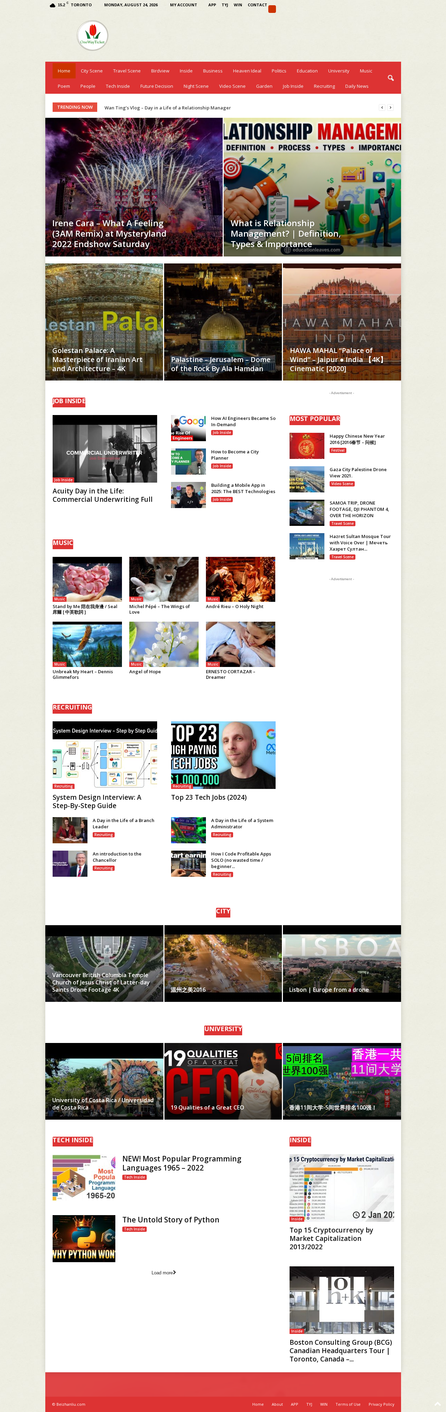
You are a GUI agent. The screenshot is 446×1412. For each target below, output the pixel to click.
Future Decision (156, 86)
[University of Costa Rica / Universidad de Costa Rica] (104, 1081)
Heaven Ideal (247, 71)
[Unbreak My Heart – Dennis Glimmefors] (87, 644)
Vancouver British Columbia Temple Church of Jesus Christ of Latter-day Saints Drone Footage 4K (101, 982)
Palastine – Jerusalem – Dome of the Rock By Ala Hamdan (220, 364)
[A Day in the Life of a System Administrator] (188, 830)
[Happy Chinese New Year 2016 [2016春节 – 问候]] (307, 446)
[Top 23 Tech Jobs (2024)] (223, 755)
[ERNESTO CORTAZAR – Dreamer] (241, 644)
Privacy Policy (381, 1404)
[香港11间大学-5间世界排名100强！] (341, 1081)
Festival (338, 450)
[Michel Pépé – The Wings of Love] (164, 579)
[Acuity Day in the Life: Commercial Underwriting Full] (105, 449)
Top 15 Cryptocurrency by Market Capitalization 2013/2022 (331, 1238)
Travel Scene (127, 71)
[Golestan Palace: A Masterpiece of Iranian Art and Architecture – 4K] (104, 332)
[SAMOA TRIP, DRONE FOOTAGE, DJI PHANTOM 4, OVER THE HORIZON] (307, 513)
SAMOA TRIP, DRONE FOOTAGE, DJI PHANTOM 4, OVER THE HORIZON (359, 509)
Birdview (160, 71)
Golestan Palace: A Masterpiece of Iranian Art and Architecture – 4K (97, 359)
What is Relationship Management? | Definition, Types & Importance (286, 233)
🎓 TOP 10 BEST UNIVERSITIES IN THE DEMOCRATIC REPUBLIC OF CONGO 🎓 (187, 108)
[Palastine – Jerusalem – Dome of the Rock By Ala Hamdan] (223, 332)
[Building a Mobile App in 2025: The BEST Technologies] (188, 495)
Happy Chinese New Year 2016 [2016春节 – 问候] (357, 439)
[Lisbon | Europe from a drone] (341, 963)
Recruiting (324, 86)
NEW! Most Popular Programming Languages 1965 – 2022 (181, 1163)
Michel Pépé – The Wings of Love (159, 609)
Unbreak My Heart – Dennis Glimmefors (83, 674)
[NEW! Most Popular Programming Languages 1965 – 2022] (84, 1177)
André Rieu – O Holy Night (234, 606)
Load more (162, 1272)
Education (307, 71)
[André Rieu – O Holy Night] (241, 579)
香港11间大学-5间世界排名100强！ (333, 1107)
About (277, 1404)
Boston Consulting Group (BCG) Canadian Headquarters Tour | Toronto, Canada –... (341, 1351)
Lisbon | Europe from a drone (329, 989)
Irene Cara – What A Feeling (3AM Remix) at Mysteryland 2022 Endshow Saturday (109, 233)
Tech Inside (118, 86)
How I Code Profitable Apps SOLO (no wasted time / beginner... (241, 860)
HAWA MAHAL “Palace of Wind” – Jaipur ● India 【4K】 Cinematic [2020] (338, 359)
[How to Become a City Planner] (188, 461)
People (87, 86)
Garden (264, 86)
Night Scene (196, 86)
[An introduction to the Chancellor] (70, 864)
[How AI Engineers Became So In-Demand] (188, 428)
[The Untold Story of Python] (84, 1238)
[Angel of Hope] (164, 644)
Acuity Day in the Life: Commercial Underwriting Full (103, 495)
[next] (390, 107)
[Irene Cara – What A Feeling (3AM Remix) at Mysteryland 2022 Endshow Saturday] (134, 187)
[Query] (272, 9)
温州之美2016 (188, 989)
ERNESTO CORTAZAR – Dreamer (230, 674)
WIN (238, 4)
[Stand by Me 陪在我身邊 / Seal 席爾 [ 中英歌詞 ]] (87, 579)
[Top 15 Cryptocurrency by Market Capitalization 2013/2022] (342, 1188)
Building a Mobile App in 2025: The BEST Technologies (243, 488)
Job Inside (293, 86)
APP (212, 4)
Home (64, 71)
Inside (186, 71)
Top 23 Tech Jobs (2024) (209, 797)
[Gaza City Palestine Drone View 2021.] (307, 479)
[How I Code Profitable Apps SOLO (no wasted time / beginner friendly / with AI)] (188, 864)
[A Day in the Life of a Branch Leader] (70, 830)
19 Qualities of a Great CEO (207, 1107)
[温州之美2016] (223, 963)
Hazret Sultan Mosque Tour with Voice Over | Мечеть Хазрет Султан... (360, 542)
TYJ (225, 4)
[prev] (382, 107)
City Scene (92, 71)
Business (213, 71)
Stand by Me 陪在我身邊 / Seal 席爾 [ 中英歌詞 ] (85, 609)
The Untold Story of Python (171, 1220)
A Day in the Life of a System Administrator (242, 823)
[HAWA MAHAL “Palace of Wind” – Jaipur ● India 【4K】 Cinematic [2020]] (342, 332)
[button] (390, 78)
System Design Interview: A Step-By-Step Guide (97, 801)
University (338, 71)
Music (366, 71)
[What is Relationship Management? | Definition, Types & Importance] (312, 187)
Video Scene (232, 86)
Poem (64, 86)
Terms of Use (348, 1404)
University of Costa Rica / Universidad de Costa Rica (103, 1103)
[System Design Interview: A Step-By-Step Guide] (105, 755)
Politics (279, 71)
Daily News (357, 86)
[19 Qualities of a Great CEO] (223, 1081)
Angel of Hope (145, 671)
